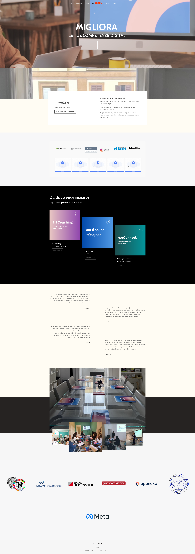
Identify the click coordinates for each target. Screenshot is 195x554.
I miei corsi (79, 3)
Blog (97, 547)
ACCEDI (121, 265)
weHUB (87, 3)
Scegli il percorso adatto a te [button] (65, 111)
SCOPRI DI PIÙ (57, 250)
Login (114, 3)
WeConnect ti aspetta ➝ (124, 261)
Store (71, 3)
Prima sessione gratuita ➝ (59, 246)
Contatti (107, 3)
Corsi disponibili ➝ (90, 254)
